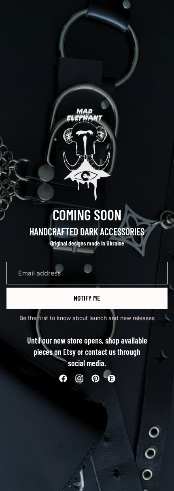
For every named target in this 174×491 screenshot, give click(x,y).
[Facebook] (63, 378)
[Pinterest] (95, 378)
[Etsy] (111, 378)
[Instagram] (79, 378)
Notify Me (87, 297)
